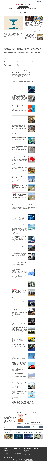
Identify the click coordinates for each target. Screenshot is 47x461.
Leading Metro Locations (27, 453)
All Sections (42, 8)
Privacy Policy (26, 460)
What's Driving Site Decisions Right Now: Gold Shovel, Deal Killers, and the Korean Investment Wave (10, 416)
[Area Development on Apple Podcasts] (11, 457)
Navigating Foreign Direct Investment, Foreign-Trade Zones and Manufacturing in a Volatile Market (10, 422)
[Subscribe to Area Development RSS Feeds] (7, 457)
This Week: (37, 422)
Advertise (6, 453)
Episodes (15, 412)
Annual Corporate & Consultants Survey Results (27, 451)
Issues (29, 412)
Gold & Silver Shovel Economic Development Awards (27, 450)
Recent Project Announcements (17, 453)
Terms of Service (30, 460)
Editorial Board (34, 8)
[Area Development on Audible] (16, 457)
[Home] (9, 457)
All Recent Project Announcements (38, 67)
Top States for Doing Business (27, 454)
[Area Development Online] (15, 459)
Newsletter (6, 450)
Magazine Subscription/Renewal (8, 448)
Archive (42, 412)
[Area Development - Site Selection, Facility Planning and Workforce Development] (23, 4)
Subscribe (38, 1)
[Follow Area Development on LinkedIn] (5, 457)
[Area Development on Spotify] (14, 457)
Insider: (36, 420)
